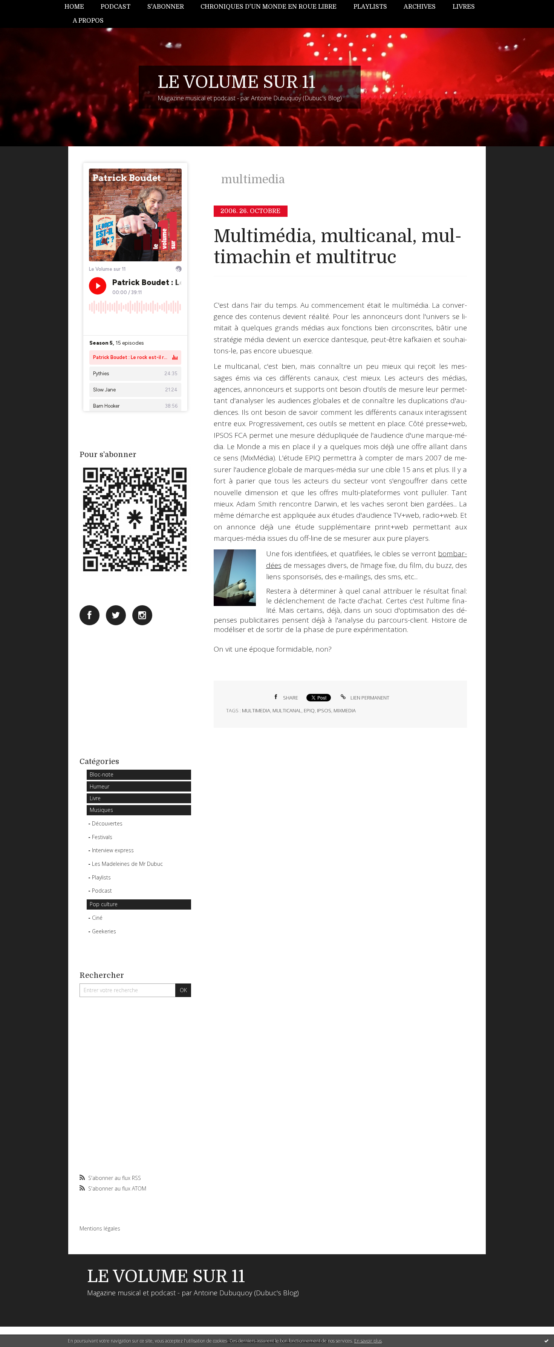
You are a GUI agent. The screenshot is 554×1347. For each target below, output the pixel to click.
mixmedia (345, 710)
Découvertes (107, 823)
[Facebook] (89, 615)
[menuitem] (78, 7)
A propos (88, 20)
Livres (464, 6)
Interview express (113, 850)
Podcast (115, 6)
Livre (95, 798)
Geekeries (104, 931)
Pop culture (104, 904)
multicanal (286, 710)
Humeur (99, 786)
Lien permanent (369, 697)
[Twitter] (116, 615)
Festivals (102, 837)
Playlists (370, 6)
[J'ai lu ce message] (546, 1341)
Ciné (97, 917)
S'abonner (165, 6)
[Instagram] (142, 615)
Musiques (101, 809)
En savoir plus (368, 1341)
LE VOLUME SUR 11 (236, 82)
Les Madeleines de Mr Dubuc (127, 863)
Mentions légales (100, 1228)
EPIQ (309, 710)
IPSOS (324, 710)
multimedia (256, 710)
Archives (420, 6)
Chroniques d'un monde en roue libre (268, 6)
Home (74, 6)
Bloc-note (101, 774)
